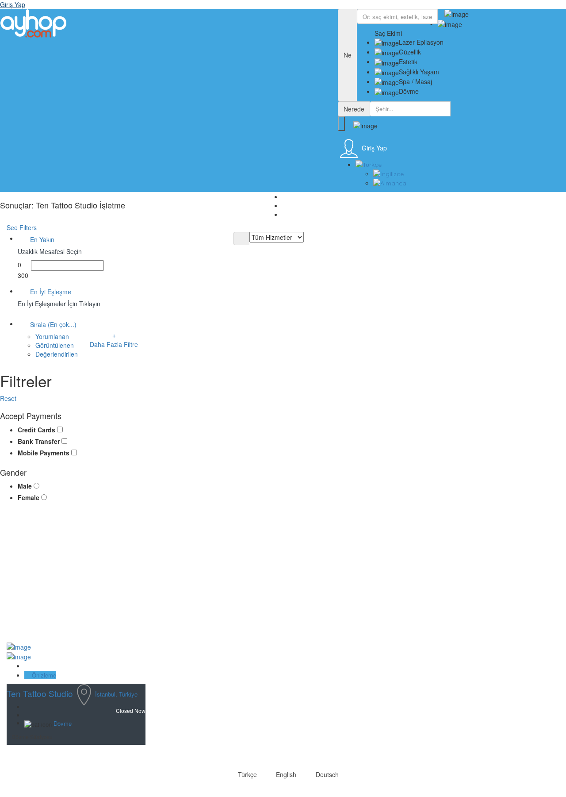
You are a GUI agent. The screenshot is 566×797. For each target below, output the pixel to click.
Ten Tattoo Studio (40, 693)
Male (26, 485)
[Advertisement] (152, 575)
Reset (9, 398)
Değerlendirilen (56, 354)
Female (29, 497)
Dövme (63, 723)
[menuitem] (457, 164)
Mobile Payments (44, 452)
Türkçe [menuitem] (247, 774)
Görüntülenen (54, 345)
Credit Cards (37, 429)
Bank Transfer (39, 441)
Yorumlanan (52, 336)
